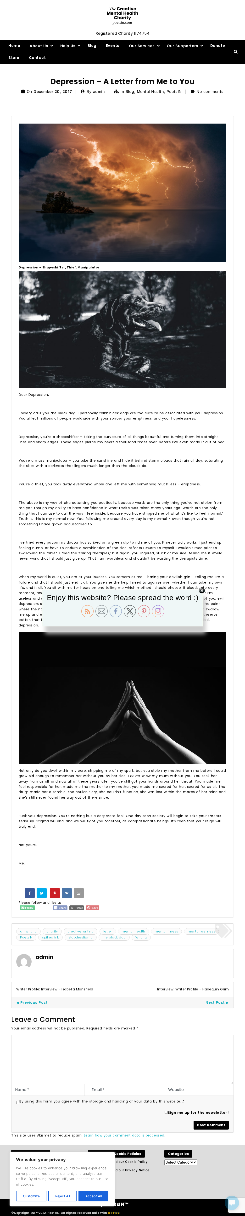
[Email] (79, 894)
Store (13, 57)
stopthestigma (80, 937)
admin (99, 91)
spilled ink (50, 937)
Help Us (68, 45)
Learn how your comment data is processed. (124, 1135)
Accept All (93, 1196)
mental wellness (201, 931)
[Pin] (55, 894)
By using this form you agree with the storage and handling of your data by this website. (101, 1101)
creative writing (80, 931)
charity (52, 931)
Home (14, 45)
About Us (39, 45)
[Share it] (67, 894)
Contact (37, 57)
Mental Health (150, 91)
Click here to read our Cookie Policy (118, 1162)
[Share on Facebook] (30, 894)
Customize (31, 1196)
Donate (217, 45)
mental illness (166, 931)
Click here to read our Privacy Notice (119, 1170)
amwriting (28, 931)
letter (107, 931)
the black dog (114, 937)
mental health (133, 931)
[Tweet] (42, 894)
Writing (141, 937)
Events (112, 45)
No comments (210, 91)
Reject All (62, 1196)
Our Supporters (182, 45)
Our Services (142, 45)
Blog (92, 45)
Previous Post (34, 1002)
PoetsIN (174, 91)
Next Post (215, 1002)
